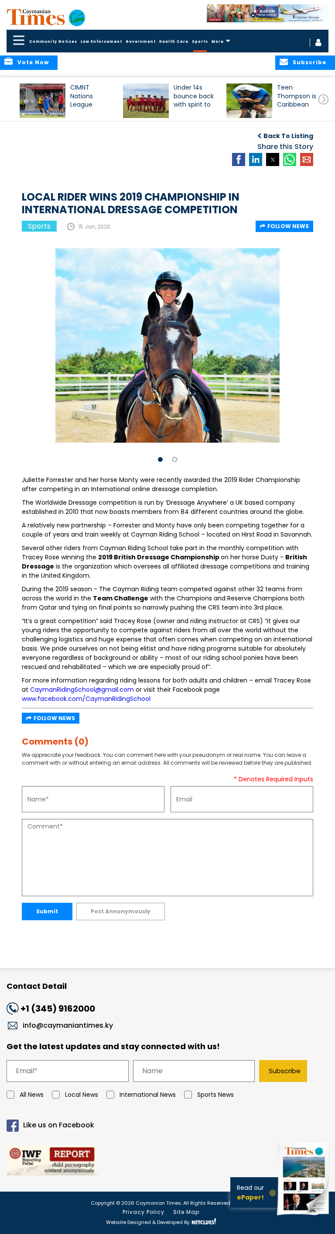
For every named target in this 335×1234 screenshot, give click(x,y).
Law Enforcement (101, 41)
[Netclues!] (203, 1221)
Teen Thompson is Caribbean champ (296, 99)
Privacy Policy (143, 1212)
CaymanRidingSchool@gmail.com (82, 689)
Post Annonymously (120, 911)
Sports (200, 41)
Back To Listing (288, 136)
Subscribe (285, 1070)
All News (32, 1094)
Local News (81, 1094)
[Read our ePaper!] (304, 1216)
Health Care (173, 41)
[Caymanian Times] (46, 17)
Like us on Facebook (58, 1125)
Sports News (215, 1094)
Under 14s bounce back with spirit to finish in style (194, 99)
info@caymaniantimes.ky (68, 1025)
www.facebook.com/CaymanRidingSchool (86, 698)
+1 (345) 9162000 (58, 1008)
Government (141, 41)
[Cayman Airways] (267, 13)
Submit (47, 911)
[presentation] (323, 99)
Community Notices (53, 41)
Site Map (186, 1212)
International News (148, 1094)
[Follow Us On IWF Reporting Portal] (167, 1162)
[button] (42, 100)
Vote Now (33, 62)
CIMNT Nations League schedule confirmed (86, 99)
